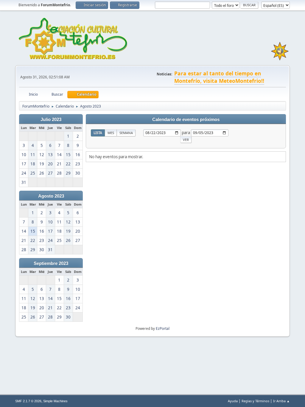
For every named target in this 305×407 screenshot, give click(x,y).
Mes (111, 133)
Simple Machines (55, 401)
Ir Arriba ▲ (281, 401)
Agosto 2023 (51, 196)
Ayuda (233, 401)
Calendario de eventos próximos (186, 119)
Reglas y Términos (255, 401)
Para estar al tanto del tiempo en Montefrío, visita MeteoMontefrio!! (219, 77)
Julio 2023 (51, 119)
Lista (98, 133)
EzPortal (162, 328)
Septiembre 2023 (51, 263)
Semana (126, 133)
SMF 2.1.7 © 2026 (28, 401)
